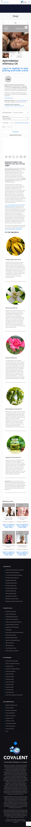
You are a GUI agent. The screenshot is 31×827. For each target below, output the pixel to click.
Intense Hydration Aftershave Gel (9, 518)
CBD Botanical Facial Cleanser (22, 518)
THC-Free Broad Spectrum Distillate (14, 575)
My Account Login (10, 707)
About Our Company (10, 715)
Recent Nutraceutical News (12, 661)
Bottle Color (6, 116)
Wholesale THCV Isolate (11, 596)
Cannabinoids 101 (10, 666)
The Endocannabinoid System (13, 668)
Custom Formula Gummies (12, 619)
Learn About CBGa (10, 682)
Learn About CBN (9, 684)
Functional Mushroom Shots (12, 624)
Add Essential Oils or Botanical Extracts (14, 105)
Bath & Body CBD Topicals (12, 637)
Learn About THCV (10, 692)
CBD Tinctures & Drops (11, 611)
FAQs (7, 731)
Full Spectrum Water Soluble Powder (14, 601)
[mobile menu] (29, 2)
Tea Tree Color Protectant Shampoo (9, 546)
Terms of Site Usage (10, 726)
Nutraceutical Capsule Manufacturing (14, 632)
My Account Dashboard (11, 710)
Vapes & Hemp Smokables (12, 650)
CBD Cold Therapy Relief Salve (13, 640)
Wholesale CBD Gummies (12, 616)
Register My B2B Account (11, 705)
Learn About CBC (9, 687)
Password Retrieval (10, 713)
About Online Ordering (11, 723)
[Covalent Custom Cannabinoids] (5, 2)
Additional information (16, 135)
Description (15, 131)
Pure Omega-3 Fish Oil (11, 648)
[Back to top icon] (15, 743)
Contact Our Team (10, 721)
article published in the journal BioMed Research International (15, 205)
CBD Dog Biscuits (9, 645)
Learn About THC (9, 689)
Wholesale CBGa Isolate (11, 588)
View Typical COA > (9, 98)
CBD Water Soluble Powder (12, 598)
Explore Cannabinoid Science (12, 663)
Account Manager (22, 100)
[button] (26, 27)
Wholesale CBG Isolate (11, 585)
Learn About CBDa (10, 676)
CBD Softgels (9, 630)
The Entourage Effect (10, 671)
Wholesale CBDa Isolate (11, 583)
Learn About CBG (9, 679)
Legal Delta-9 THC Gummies (12, 627)
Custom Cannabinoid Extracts (12, 572)
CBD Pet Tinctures (10, 643)
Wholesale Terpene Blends (12, 577)
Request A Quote (10, 718)
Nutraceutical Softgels (11, 635)
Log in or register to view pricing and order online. (15, 69)
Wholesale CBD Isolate (11, 580)
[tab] (15, 132)
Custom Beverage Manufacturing (13, 622)
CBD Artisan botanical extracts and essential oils (13, 228)
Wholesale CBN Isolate (11, 591)
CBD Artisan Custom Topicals (21, 123)
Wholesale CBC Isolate (11, 593)
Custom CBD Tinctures (11, 614)
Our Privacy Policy (10, 728)
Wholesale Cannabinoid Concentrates (15, 570)
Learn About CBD (9, 674)
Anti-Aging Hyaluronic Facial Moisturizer (22, 546)
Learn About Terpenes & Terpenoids (14, 695)
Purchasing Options (7, 112)
